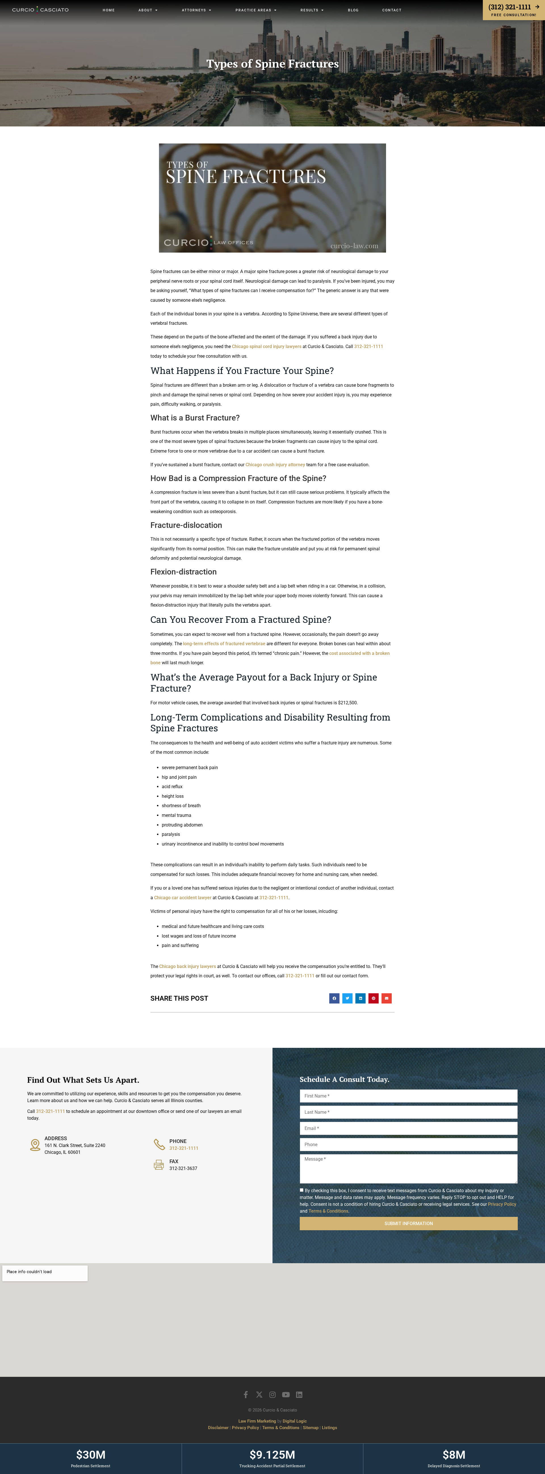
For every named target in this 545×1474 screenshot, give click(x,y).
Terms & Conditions (328, 1211)
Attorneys (194, 10)
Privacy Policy (502, 1204)
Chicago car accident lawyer (182, 897)
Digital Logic (295, 1421)
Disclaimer (218, 1427)
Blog (353, 10)
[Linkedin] (299, 1394)
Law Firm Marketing (257, 1421)
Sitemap (310, 1427)
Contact (392, 10)
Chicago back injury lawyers (187, 966)
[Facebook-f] (246, 1394)
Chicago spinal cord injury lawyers (266, 346)
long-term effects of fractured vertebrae (224, 643)
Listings (329, 1427)
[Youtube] (286, 1394)
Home (109, 10)
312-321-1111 (368, 346)
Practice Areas (253, 10)
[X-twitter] (259, 1394)
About (145, 10)
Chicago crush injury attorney (275, 464)
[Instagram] (272, 1394)
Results (309, 10)
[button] (334, 998)
